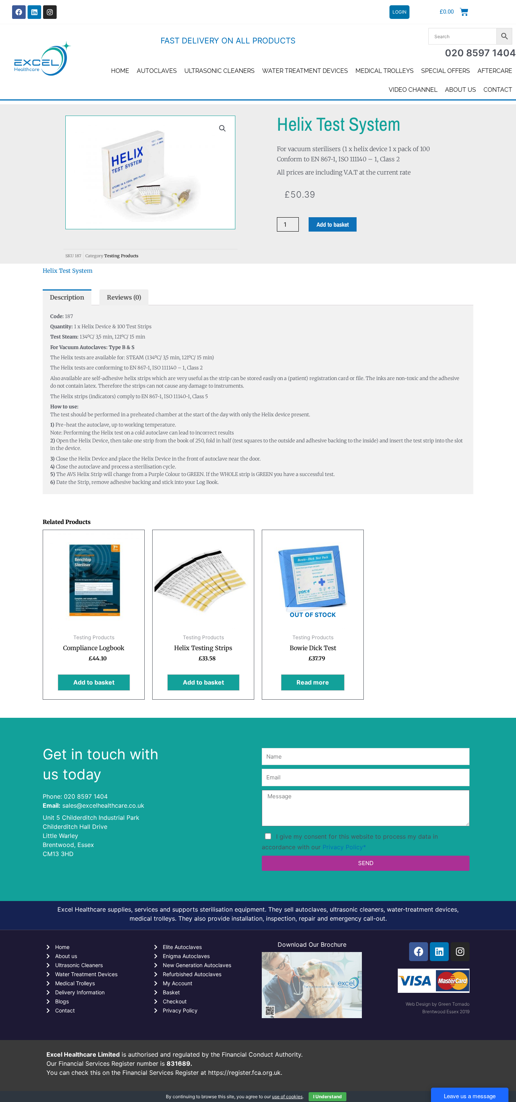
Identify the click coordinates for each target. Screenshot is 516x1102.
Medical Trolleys (384, 70)
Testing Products (121, 255)
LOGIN (399, 12)
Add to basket (333, 224)
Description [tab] (67, 297)
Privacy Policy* (344, 847)
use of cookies (287, 1096)
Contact (498, 89)
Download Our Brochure (312, 944)
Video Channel (413, 89)
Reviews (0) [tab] (124, 297)
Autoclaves (157, 70)
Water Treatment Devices (305, 70)
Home (120, 70)
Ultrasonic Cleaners (219, 70)
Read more (313, 682)
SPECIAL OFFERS (445, 70)
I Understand (327, 1096)
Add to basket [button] (93, 682)
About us (460, 89)
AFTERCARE (494, 70)
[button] (222, 128)
